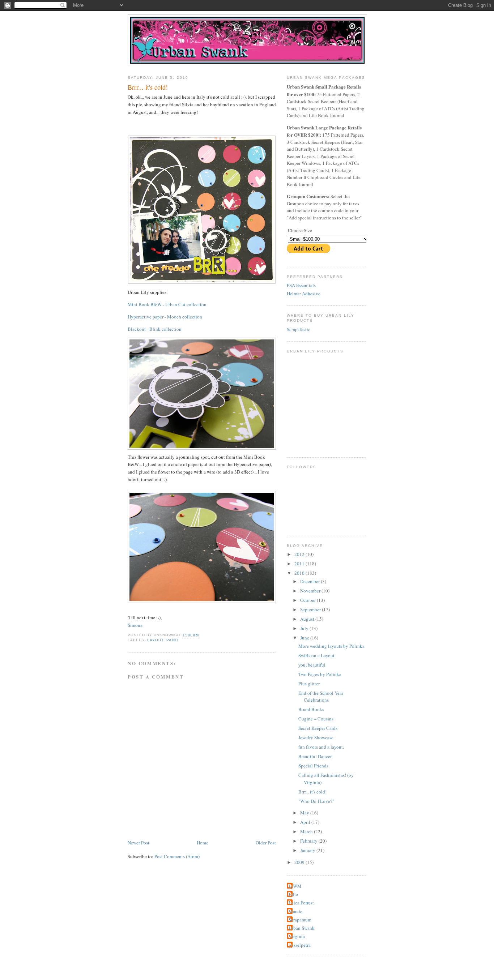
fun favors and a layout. (321, 747)
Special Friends (313, 765)
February (309, 841)
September (311, 609)
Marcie (295, 911)
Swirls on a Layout (316, 655)
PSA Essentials (301, 285)
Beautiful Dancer (315, 756)
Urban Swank (302, 928)
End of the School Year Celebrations (320, 696)
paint (172, 640)
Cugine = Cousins (315, 718)
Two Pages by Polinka (319, 674)
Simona (135, 625)
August (307, 619)
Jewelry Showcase (315, 737)
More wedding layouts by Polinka (331, 646)
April (305, 822)
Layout (155, 640)
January (308, 850)
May (305, 812)
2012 (300, 554)
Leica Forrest (301, 902)
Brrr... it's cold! (148, 87)
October (308, 600)
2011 (300, 563)
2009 (300, 862)
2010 (300, 573)
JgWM (295, 886)
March (307, 831)
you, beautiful (311, 665)
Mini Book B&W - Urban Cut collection (167, 304)
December (310, 581)
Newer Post (138, 842)
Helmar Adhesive (303, 293)
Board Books (311, 709)
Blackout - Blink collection (155, 329)
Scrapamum (300, 919)
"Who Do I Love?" (316, 801)
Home (202, 842)
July (305, 628)
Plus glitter (309, 683)
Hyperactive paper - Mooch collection (165, 316)
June (305, 637)
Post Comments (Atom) (177, 856)
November (310, 590)
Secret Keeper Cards (317, 728)
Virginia (297, 936)
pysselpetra (300, 945)
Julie (293, 894)
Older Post (266, 842)
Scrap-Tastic (298, 329)
